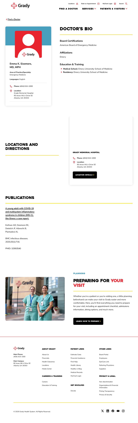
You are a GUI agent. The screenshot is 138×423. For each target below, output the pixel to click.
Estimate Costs (76, 354)
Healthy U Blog (76, 369)
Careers (45, 382)
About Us (45, 354)
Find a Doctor (68, 8)
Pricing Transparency (106, 391)
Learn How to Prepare (87, 321)
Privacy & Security (105, 395)
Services (88, 9)
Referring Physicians (106, 365)
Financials (45, 358)
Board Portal (103, 354)
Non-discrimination (106, 382)
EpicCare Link (104, 362)
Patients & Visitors (112, 9)
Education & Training (49, 385)
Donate (73, 391)
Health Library (76, 365)
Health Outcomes (48, 362)
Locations (45, 365)
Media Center (47, 369)
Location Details (84, 175)
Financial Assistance (78, 358)
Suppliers (102, 369)
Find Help (74, 362)
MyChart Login (76, 376)
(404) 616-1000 (26, 86)
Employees (103, 358)
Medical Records (76, 372)
